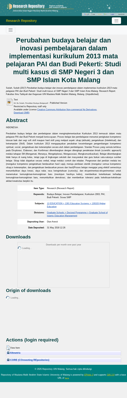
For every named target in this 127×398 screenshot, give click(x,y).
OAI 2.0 (110, 375)
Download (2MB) (21, 112)
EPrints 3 (88, 375)
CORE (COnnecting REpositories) (29, 360)
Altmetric (15, 353)
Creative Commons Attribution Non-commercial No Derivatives (67, 109)
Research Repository (21, 20)
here (67, 378)
